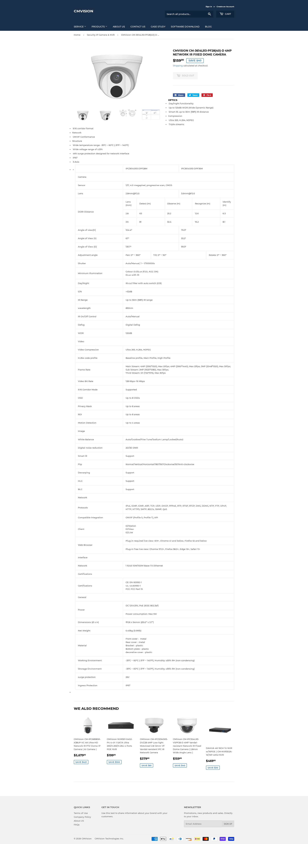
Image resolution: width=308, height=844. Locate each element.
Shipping (178, 65)
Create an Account (225, 6)
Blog (208, 26)
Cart (227, 14)
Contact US (137, 26)
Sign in (209, 6)
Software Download (185, 26)
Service (79, 26)
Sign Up (228, 824)
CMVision (83, 11)
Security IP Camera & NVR (101, 35)
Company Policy (82, 817)
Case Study (158, 26)
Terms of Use (81, 813)
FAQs (77, 824)
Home (77, 35)
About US (119, 26)
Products (98, 26)
